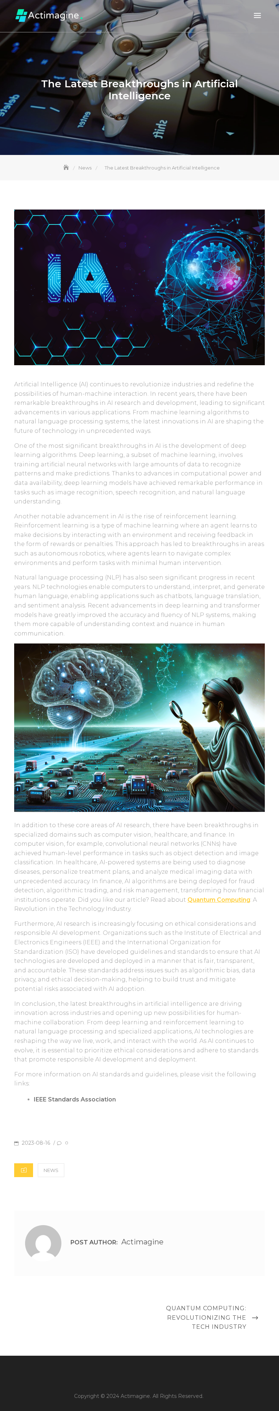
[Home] (67, 168)
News (51, 1170)
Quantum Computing (218, 899)
